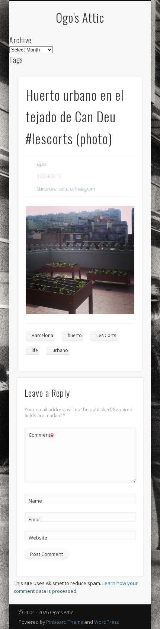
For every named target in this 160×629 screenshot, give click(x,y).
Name (35, 500)
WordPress (106, 622)
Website (38, 537)
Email (35, 519)
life (35, 350)
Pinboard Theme (64, 622)
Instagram (85, 189)
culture (66, 189)
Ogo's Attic (80, 17)
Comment (41, 435)
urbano (60, 350)
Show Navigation (123, 67)
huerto (75, 335)
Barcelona (47, 189)
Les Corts (106, 335)
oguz (42, 164)
